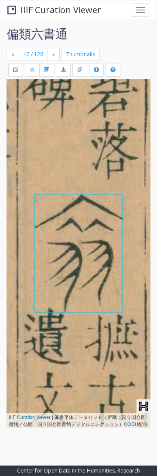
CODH (131, 423)
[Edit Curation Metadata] (15, 70)
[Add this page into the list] (32, 70)
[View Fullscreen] (18, 123)
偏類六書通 (37, 33)
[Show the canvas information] (79, 70)
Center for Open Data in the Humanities (66, 470)
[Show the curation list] (46, 70)
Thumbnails (80, 54)
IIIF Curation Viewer (60, 10)
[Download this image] (63, 70)
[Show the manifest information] (96, 70)
